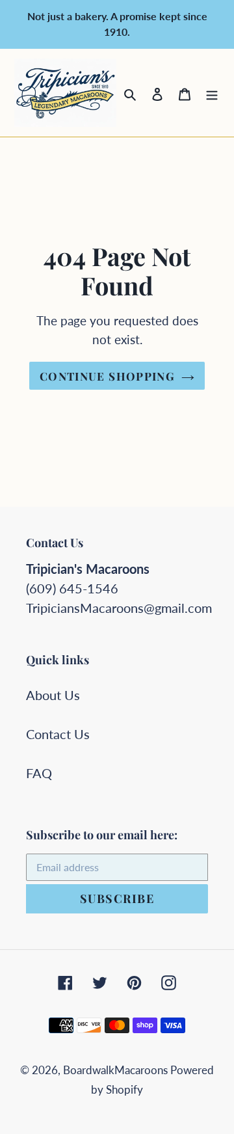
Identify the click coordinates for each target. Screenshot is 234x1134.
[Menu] (212, 92)
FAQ (39, 773)
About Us (53, 695)
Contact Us (58, 734)
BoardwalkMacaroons (116, 1070)
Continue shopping (107, 375)
